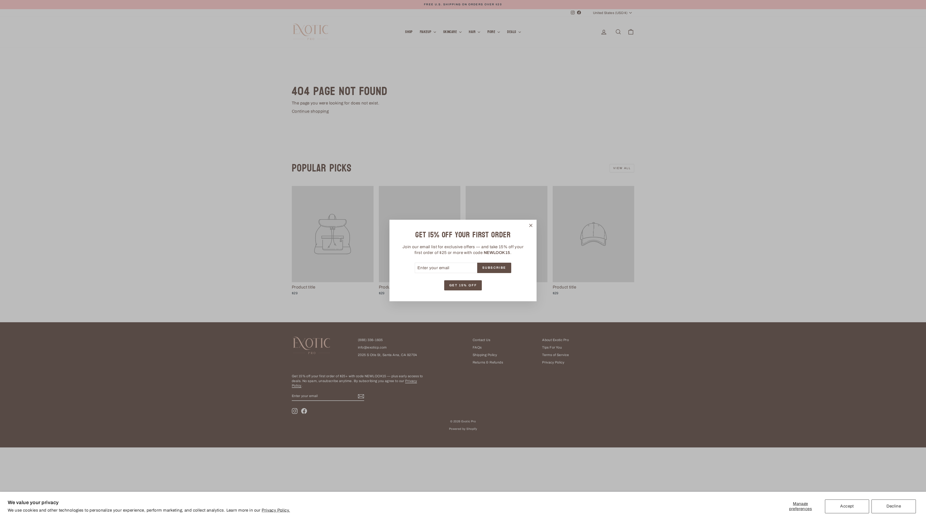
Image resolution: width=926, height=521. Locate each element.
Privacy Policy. (276, 510)
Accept (847, 506)
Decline (893, 506)
